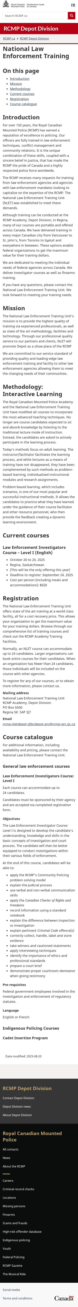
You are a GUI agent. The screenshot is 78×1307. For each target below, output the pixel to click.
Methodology (20, 89)
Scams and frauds (15, 1223)
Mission (16, 84)
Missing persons (14, 1206)
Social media (11, 1290)
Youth (7, 1249)
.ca (9, 38)
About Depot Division (17, 1115)
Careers (8, 1181)
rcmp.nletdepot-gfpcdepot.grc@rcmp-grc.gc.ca (39, 724)
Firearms (9, 1215)
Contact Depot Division (18, 1098)
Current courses (22, 94)
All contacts (11, 1149)
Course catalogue (23, 104)
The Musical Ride (14, 1274)
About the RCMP (14, 1166)
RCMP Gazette (12, 1266)
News (6, 1158)
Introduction (19, 78)
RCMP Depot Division (34, 38)
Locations (9, 1198)
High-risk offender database (22, 1232)
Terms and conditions (17, 1298)
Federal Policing (13, 1257)
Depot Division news (17, 1107)
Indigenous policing (16, 1240)
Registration (19, 99)
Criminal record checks (18, 1189)
